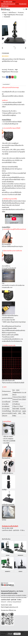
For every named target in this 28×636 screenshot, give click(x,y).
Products (11, 69)
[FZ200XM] (14, 32)
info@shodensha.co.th (8, 4)
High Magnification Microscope (10, 70)
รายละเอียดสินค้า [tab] (6, 84)
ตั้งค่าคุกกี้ (10, 633)
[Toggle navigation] (26, 9)
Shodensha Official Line (8, 610)
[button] (23, 9)
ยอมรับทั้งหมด (17, 633)
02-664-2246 (8, 528)
